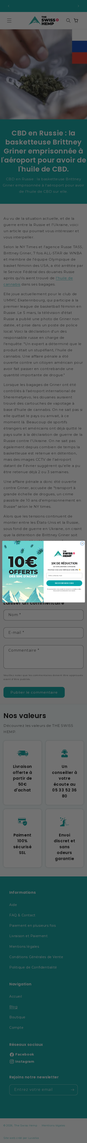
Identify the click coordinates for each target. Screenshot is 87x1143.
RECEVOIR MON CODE (64, 583)
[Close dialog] (82, 543)
